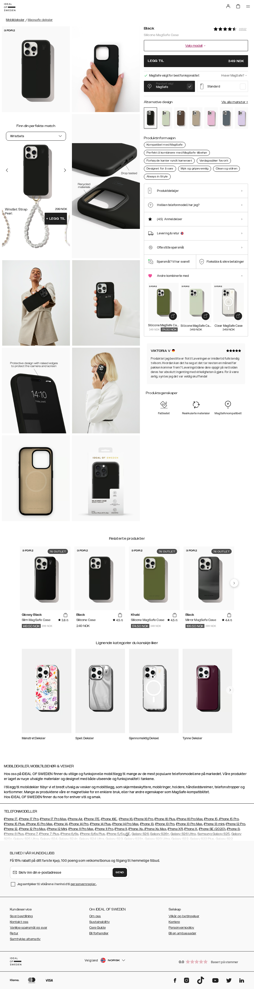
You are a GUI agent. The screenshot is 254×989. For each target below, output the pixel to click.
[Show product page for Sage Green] (165, 118)
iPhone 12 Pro (235, 824)
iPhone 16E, (109, 819)
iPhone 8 (233, 829)
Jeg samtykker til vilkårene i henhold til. (57, 884)
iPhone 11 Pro (104, 829)
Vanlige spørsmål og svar (28, 927)
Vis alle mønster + (235, 102)
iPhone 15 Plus (14, 824)
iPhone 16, (126, 819)
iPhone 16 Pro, (144, 819)
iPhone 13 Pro (165, 824)
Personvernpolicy (181, 927)
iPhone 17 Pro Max (53, 819)
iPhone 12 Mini (57, 829)
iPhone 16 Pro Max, (189, 819)
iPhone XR (175, 829)
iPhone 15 (211, 819)
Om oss (95, 916)
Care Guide (97, 927)
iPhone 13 (147, 824)
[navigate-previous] (234, 583)
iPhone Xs (135, 829)
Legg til (55, 218)
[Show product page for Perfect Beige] (195, 118)
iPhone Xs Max (155, 829)
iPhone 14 (61, 824)
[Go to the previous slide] (7, 170)
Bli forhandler (98, 933)
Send (120, 872)
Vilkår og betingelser (184, 916)
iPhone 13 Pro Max (189, 824)
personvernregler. (83, 884)
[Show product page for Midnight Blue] (226, 118)
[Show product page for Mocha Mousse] (180, 118)
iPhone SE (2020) (212, 829)
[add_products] (173, 316)
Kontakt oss (19, 922)
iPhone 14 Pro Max (125, 824)
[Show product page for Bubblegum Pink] (211, 118)
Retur (14, 933)
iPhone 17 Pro (28, 819)
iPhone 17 (11, 819)
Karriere (174, 922)
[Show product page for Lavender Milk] (241, 118)
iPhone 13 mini (214, 824)
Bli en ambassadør (182, 933)
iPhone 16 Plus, (165, 819)
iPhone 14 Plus (100, 824)
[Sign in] (228, 6)
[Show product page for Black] (150, 117)
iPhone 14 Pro (79, 824)
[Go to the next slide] (65, 170)
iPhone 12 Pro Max (32, 829)
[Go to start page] (9, 7)
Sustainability (99, 922)
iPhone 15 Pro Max (38, 824)
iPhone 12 (11, 829)
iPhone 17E (92, 819)
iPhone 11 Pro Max (81, 829)
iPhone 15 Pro (229, 819)
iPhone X (190, 829)
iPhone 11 (121, 829)
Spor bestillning (21, 916)
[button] (212, 961)
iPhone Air (75, 819)
